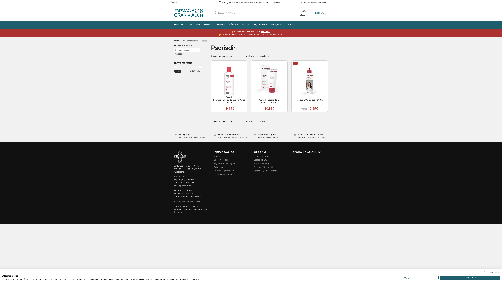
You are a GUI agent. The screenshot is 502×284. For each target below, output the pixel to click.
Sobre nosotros (221, 160)
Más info (229, 115)
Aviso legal (219, 167)
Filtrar (178, 71)
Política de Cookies (223, 174)
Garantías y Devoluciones (265, 170)
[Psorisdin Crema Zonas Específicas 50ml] (269, 79)
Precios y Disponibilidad (265, 167)
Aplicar (178, 53)
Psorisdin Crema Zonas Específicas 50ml (269, 101)
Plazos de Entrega (262, 163)
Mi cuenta (304, 15)
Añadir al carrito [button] (269, 115)
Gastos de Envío (261, 160)
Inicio (176, 41)
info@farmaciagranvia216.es (187, 201)
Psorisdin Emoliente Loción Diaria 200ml (229, 101)
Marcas (217, 156)
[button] (320, 12)
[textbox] (188, 50)
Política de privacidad (224, 170)
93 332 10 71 (180, 2)
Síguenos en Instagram (224, 163)
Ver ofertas (265, 32)
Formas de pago (261, 156)
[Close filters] (201, 45)
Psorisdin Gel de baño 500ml (309, 100)
